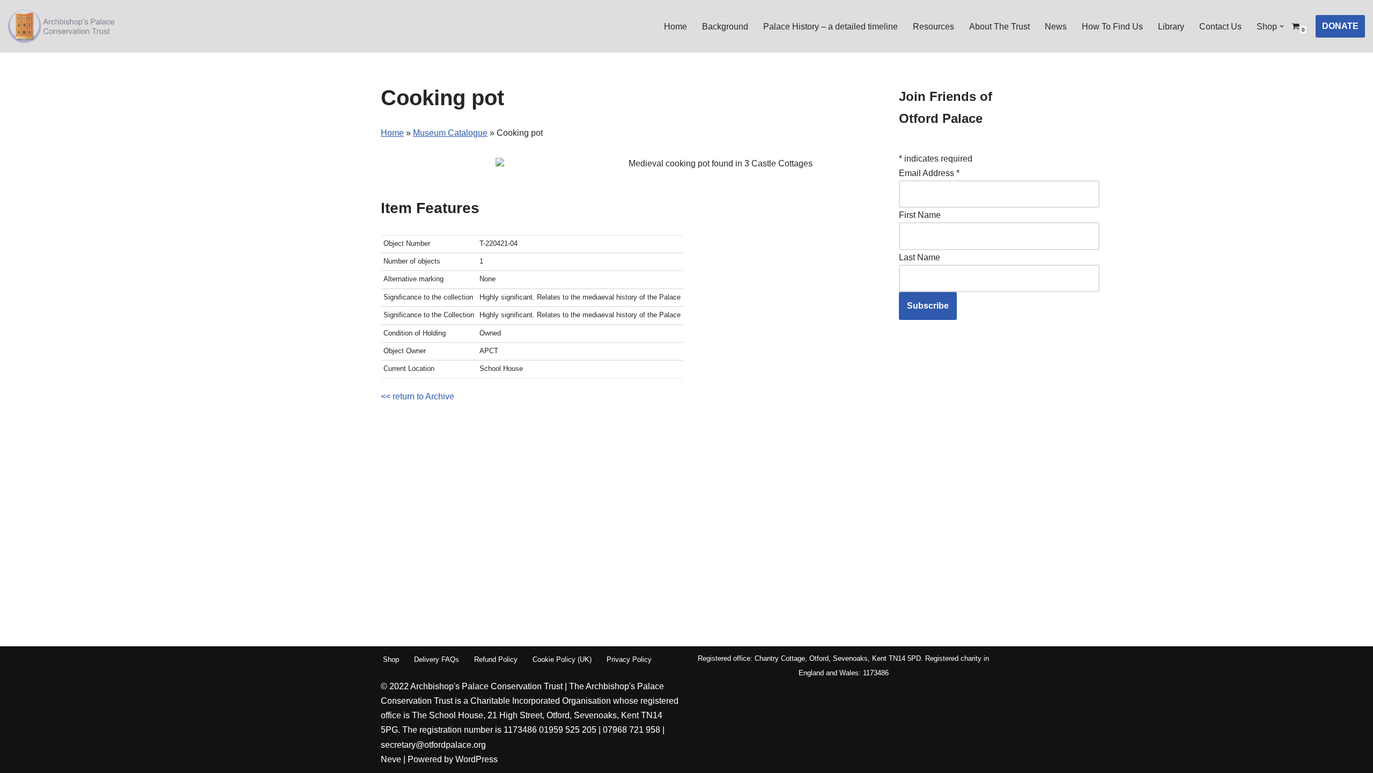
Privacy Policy (629, 659)
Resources (933, 26)
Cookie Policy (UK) (562, 659)
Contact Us (1220, 26)
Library (1171, 26)
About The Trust (999, 26)
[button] (1282, 26)
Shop (391, 659)
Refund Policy (496, 659)
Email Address (929, 173)
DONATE (1340, 26)
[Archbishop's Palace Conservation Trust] (61, 26)
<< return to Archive (417, 396)
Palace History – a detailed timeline (830, 26)
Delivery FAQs (436, 659)
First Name (920, 215)
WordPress (476, 759)
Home (675, 26)
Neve (391, 759)
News (1056, 26)
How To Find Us (1112, 26)
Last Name (919, 257)
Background (725, 26)
